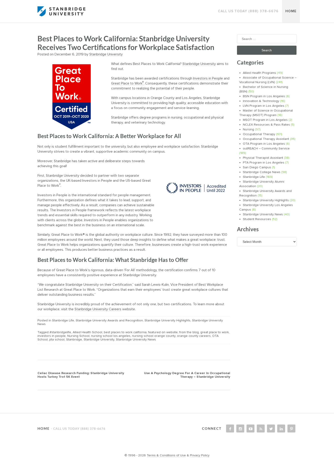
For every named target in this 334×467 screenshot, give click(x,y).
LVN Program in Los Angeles (263, 105)
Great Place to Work (127, 83)
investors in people (51, 336)
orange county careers (194, 336)
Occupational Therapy (259, 134)
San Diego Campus (257, 167)
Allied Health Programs (259, 73)
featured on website (163, 332)
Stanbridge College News (261, 172)
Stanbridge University (106, 54)
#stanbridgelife (60, 332)
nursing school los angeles (110, 336)
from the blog (189, 332)
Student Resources (257, 219)
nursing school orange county (153, 336)
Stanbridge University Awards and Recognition (109, 320)
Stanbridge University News (136, 339)
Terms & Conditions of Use (166, 455)
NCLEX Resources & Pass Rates (266, 124)
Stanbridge (74, 339)
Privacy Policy (199, 455)
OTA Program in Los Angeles (264, 143)
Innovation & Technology (261, 101)
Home (291, 11)
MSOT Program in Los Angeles (265, 120)
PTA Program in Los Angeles (263, 162)
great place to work (214, 332)
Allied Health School (87, 332)
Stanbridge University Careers (98, 309)
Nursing (248, 129)
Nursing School (78, 336)
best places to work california (125, 332)
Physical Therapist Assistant (263, 157)
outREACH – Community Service (266, 148)
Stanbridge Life (63, 320)
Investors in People (208, 78)
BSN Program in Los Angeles (264, 96)
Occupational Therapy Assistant (266, 139)
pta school (57, 339)
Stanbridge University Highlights (167, 320)
